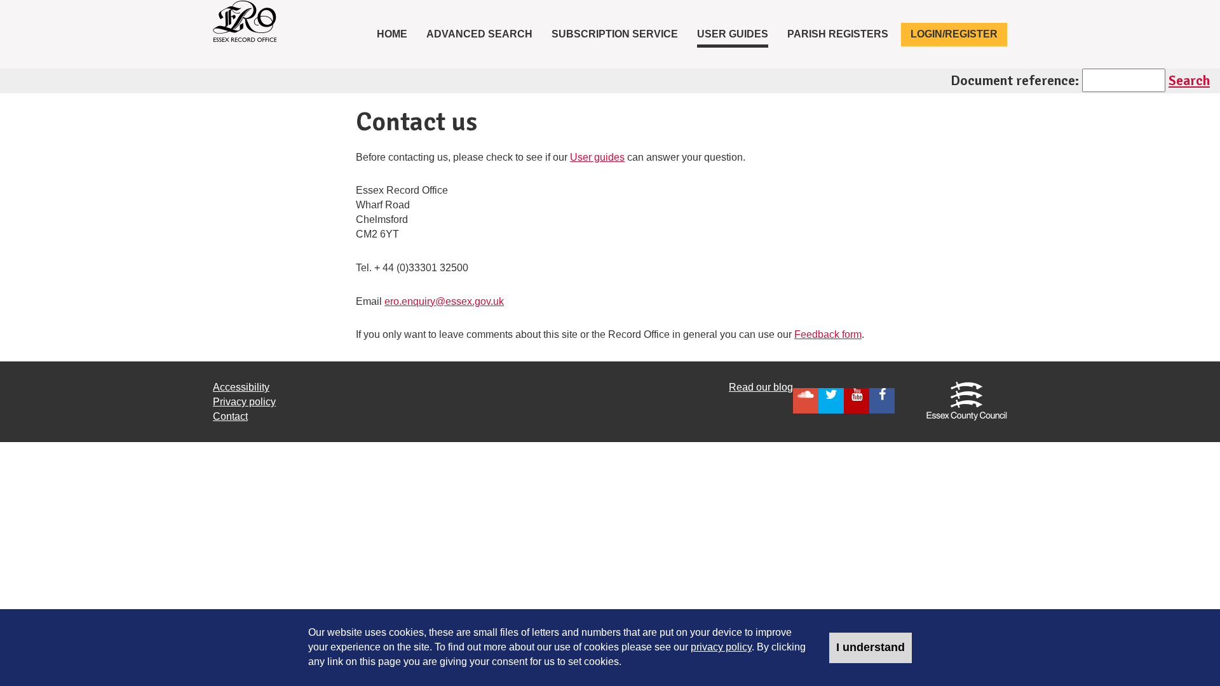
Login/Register (954, 34)
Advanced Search (479, 34)
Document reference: (1015, 80)
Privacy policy (244, 401)
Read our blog (761, 387)
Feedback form (828, 334)
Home (397, 33)
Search (1189, 80)
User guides (597, 157)
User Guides (732, 34)
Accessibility (241, 387)
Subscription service (615, 34)
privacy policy (721, 647)
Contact (230, 416)
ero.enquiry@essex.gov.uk (444, 301)
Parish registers (837, 34)
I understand (870, 647)
